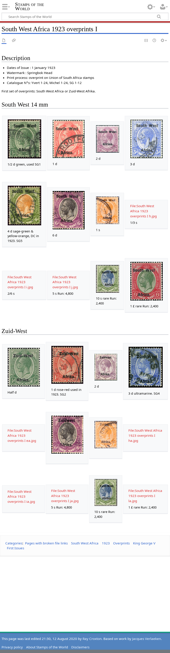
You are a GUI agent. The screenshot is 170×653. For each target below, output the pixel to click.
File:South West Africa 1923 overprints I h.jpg (143, 211)
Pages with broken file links (46, 543)
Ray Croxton (92, 638)
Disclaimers (80, 647)
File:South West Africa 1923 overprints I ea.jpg (22, 435)
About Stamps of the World (47, 647)
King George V (144, 543)
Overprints (121, 543)
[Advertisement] (85, 591)
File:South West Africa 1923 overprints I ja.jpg (65, 495)
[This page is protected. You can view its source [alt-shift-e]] (146, 40)
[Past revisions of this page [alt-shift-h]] (154, 40)
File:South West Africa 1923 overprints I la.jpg (145, 495)
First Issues (15, 548)
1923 (106, 543)
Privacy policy (12, 647)
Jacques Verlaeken (146, 638)
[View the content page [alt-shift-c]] (4, 40)
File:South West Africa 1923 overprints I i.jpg (20, 282)
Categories (13, 543)
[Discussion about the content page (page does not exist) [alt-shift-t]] (14, 40)
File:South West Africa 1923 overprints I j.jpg (65, 282)
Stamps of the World (29, 6)
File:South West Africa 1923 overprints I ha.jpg (145, 435)
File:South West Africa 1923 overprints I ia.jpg (21, 496)
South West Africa (85, 543)
